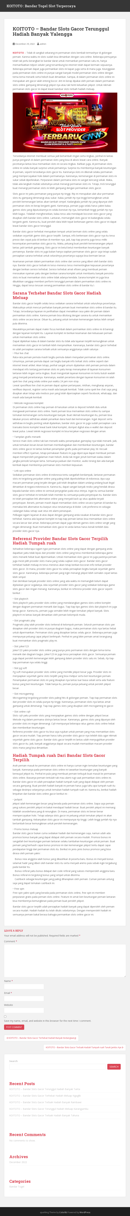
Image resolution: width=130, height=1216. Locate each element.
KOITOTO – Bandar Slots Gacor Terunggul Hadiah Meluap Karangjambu (48, 1108)
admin (43, 43)
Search (13, 1061)
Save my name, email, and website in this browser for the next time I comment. (47, 1020)
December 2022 (18, 1162)
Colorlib (63, 1212)
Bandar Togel (16, 1186)
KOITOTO (18, 52)
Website (8, 1005)
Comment (10, 941)
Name (8, 981)
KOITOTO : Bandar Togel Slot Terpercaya (41, 6)
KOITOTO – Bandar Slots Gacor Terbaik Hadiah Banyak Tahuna (44, 1115)
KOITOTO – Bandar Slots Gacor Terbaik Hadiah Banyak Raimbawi (45, 1102)
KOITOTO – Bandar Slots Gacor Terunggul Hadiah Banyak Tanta (44, 1089)
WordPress (85, 1212)
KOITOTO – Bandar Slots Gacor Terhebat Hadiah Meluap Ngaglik (45, 1095)
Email (8, 993)
